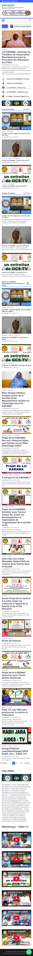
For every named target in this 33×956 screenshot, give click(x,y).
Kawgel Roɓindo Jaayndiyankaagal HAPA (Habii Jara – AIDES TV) (15, 751)
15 (21, 763)
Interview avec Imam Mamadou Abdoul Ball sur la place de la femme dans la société (16, 562)
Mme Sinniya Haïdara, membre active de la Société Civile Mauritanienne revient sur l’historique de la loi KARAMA (16, 399)
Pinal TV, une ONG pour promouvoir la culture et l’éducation (15, 712)
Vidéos (9, 556)
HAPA (15, 746)
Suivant (27, 763)
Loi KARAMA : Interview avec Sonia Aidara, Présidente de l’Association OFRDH (16, 56)
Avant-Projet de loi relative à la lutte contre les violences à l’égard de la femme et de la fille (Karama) (16, 603)
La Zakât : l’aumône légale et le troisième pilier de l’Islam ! (16, 310)
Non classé (5, 670)
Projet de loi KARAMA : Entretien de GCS (14, 186)
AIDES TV (4, 131)
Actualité (4, 158)
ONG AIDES (8, 5)
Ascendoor (11, 953)
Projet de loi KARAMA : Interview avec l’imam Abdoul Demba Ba (14, 675)
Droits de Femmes (11, 640)
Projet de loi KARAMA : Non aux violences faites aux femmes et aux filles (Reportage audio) (15, 441)
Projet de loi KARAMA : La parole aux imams (15, 160)
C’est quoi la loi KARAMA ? (16, 477)
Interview (10, 131)
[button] (29, 952)
